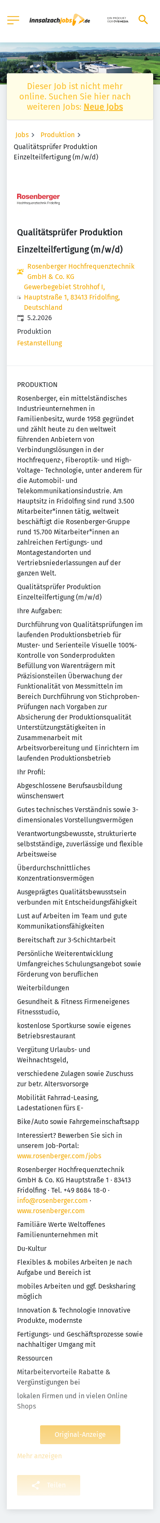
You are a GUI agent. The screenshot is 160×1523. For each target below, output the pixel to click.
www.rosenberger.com (51, 1211)
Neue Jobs (103, 107)
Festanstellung (39, 343)
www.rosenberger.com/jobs (59, 1156)
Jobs (22, 135)
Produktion (58, 135)
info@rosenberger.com (52, 1200)
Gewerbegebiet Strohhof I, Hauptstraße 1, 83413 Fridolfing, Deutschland (72, 297)
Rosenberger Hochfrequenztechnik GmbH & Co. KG (80, 271)
